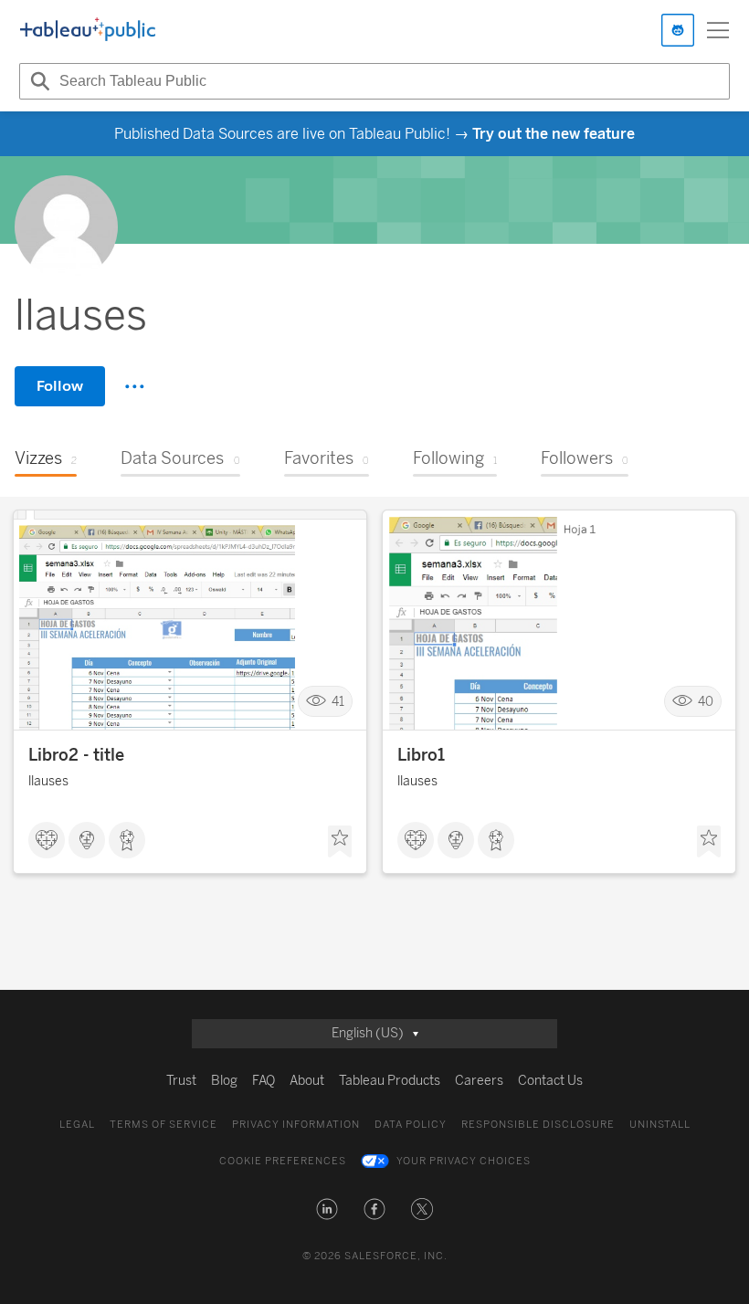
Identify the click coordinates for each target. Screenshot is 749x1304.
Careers (479, 1080)
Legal (77, 1124)
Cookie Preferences (282, 1161)
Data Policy (410, 1124)
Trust (181, 1080)
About (307, 1080)
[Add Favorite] (340, 842)
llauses (48, 781)
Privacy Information (296, 1124)
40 (705, 702)
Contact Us (550, 1080)
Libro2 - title (76, 755)
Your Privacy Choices (463, 1161)
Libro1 (421, 755)
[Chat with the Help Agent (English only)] (677, 30)
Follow (60, 385)
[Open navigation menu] (718, 30)
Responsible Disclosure (538, 1124)
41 (338, 702)
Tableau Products (389, 1080)
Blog (224, 1080)
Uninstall (660, 1124)
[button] (327, 1209)
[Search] (37, 81)
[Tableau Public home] (87, 30)
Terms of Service (163, 1124)
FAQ (263, 1080)
